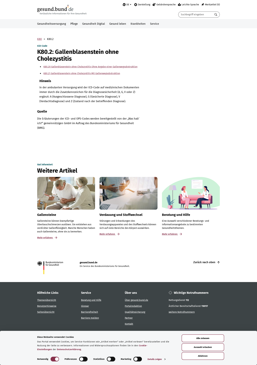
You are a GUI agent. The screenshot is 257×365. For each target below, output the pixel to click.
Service (154, 23)
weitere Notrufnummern (182, 312)
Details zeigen (155, 359)
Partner (129, 318)
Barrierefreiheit (89, 312)
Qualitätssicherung (135, 312)
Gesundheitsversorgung (51, 23)
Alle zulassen (202, 338)
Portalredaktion (133, 306)
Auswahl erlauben (203, 347)
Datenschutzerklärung (69, 349)
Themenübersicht (46, 300)
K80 (39, 39)
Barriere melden (90, 318)
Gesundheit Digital (93, 23)
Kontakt (129, 323)
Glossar (85, 306)
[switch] (83, 359)
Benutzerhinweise (46, 306)
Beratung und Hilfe (91, 300)
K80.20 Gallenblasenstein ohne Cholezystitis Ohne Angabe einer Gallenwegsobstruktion (90, 66)
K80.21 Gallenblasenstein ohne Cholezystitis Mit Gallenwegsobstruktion (81, 73)
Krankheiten (138, 23)
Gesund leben (117, 23)
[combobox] (195, 14)
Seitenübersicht (45, 312)
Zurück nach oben (204, 262)
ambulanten (54, 87)
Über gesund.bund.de (136, 300)
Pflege (74, 23)
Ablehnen (203, 356)
